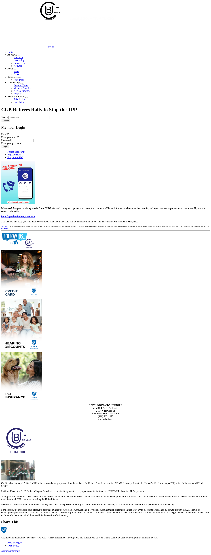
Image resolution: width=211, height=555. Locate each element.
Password (6, 140)
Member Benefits (22, 88)
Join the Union (21, 85)
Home (10, 52)
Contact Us (19, 63)
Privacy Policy (14, 543)
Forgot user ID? (15, 157)
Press (16, 74)
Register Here (14, 154)
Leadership (19, 60)
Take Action (19, 99)
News (16, 71)
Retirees (17, 93)
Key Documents (22, 91)
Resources (19, 79)
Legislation (19, 102)
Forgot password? (16, 152)
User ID (5, 134)
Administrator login (10, 551)
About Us (18, 57)
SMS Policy (13, 545)
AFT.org (18, 66)
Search (4, 117)
